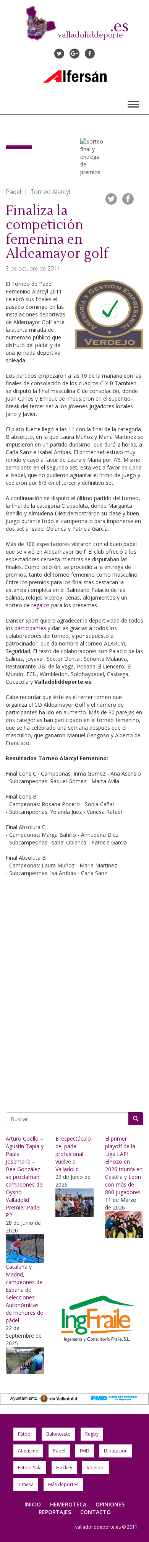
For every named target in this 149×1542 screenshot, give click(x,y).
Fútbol (25, 1434)
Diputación (116, 1450)
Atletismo (28, 1450)
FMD (84, 1450)
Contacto (95, 1512)
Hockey (64, 1467)
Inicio (32, 1504)
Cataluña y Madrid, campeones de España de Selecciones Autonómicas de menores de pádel (24, 1293)
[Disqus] (74, 995)
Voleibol (96, 1467)
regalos (40, 605)
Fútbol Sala (30, 1467)
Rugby (92, 1434)
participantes (30, 628)
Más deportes (63, 1484)
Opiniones (110, 1504)
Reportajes (55, 1512)
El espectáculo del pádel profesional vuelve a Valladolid (73, 1154)
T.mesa (26, 1484)
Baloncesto (58, 1434)
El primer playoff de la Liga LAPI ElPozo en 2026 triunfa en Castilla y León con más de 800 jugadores (124, 1165)
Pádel (59, 1450)
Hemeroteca (68, 1504)
